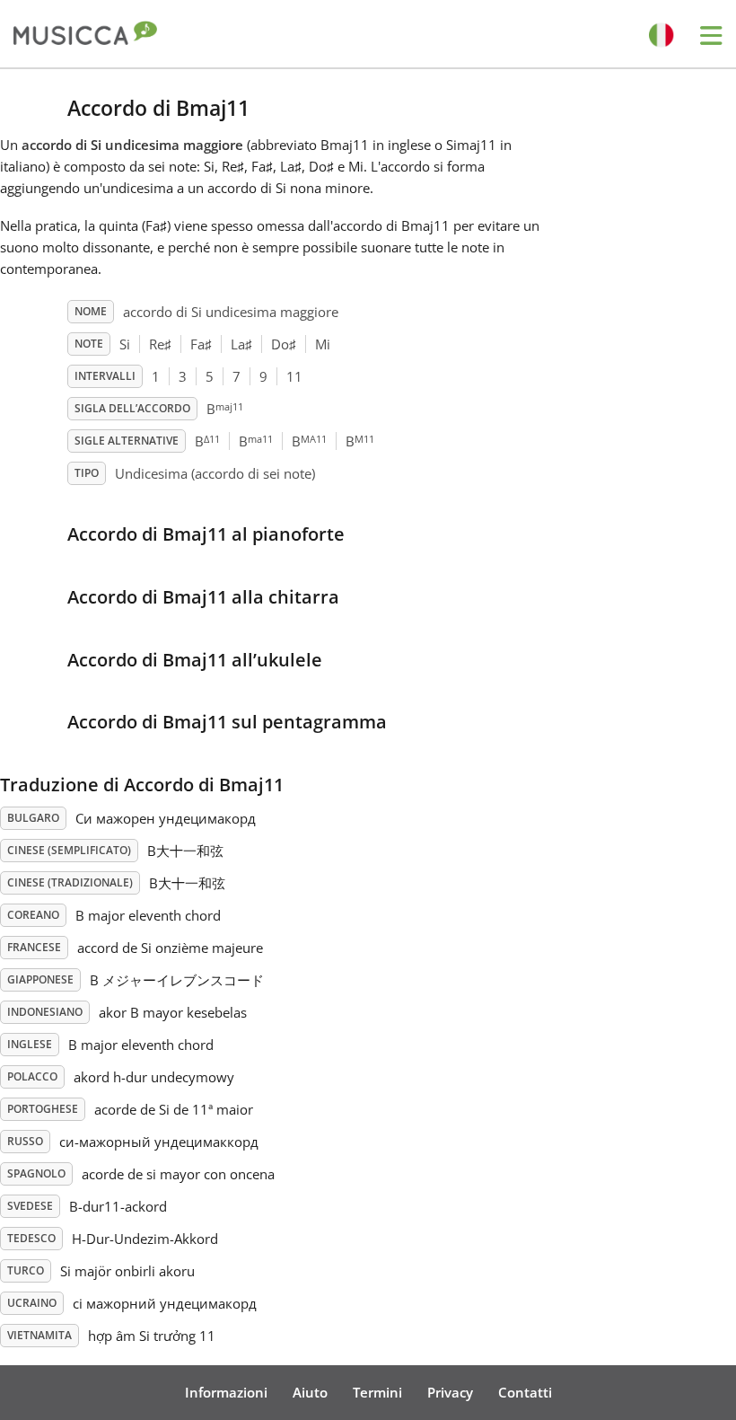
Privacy (450, 1392)
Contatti (525, 1392)
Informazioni (226, 1392)
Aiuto (310, 1392)
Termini (377, 1392)
